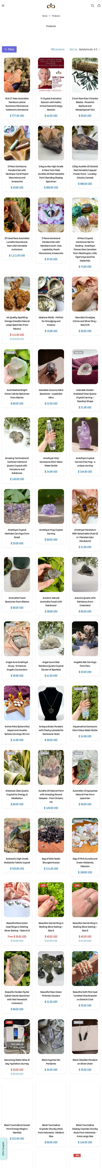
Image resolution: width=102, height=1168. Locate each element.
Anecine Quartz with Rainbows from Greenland (85, 601)
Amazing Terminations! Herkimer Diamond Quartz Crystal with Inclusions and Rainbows (17, 466)
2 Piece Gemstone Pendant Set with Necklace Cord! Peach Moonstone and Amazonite (17, 174)
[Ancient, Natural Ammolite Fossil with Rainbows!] (51, 574)
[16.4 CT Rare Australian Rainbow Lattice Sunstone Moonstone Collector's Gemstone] (17, 75)
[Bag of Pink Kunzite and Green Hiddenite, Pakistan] (85, 835)
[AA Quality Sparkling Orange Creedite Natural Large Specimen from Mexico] (17, 294)
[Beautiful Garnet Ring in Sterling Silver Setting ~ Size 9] (85, 899)
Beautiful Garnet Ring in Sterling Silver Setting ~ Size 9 (85, 927)
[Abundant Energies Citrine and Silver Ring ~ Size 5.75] (85, 294)
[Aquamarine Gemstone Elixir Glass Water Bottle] (85, 703)
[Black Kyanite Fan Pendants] (51, 1036)
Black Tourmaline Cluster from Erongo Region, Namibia (17, 1129)
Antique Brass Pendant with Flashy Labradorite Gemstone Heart (51, 730)
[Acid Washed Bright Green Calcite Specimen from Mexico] (17, 366)
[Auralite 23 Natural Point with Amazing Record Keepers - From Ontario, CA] (51, 767)
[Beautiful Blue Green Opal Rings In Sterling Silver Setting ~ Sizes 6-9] (17, 899)
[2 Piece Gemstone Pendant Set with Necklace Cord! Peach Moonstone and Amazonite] (17, 143)
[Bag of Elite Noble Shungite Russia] (51, 835)
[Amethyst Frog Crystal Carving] (51, 506)
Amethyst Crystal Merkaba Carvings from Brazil (17, 533)
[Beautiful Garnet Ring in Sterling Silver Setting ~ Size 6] (51, 899)
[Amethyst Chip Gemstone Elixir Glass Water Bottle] (51, 434)
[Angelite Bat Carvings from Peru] (85, 638)
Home (44, 15)
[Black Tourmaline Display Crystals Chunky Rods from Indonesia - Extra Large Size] (85, 1101)
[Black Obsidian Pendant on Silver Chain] (85, 1036)
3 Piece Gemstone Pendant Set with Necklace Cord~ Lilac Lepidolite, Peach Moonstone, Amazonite (51, 246)
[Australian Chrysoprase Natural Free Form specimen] (85, 767)
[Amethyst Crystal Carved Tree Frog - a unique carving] (85, 434)
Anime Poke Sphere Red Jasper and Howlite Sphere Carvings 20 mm (17, 730)
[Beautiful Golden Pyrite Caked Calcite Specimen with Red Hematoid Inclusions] (17, 968)
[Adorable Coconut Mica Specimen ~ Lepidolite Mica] (51, 366)
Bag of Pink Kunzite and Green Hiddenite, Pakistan (85, 862)
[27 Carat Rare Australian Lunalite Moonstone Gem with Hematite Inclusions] (17, 214)
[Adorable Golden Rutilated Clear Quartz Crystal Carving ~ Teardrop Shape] (85, 366)
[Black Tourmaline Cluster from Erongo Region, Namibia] (17, 1101)
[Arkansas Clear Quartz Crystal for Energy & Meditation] (17, 767)
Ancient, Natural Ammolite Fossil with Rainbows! (51, 601)
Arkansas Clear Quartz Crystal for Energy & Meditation (17, 794)
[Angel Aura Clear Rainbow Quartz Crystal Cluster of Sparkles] (51, 638)
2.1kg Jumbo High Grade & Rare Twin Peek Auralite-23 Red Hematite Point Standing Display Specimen (51, 174)
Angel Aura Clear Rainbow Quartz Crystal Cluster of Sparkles (51, 666)
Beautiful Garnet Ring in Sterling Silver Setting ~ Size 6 (51, 927)
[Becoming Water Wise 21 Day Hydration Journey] (17, 1036)
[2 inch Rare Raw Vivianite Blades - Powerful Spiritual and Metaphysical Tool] (85, 75)
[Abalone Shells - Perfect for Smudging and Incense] (51, 294)
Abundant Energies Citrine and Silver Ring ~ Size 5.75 (85, 321)
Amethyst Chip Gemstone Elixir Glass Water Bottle (51, 462)
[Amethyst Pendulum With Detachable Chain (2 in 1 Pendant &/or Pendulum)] (85, 506)
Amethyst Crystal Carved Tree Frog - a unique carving (85, 462)
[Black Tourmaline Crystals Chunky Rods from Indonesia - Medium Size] (51, 1101)
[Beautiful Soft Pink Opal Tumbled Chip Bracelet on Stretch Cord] (85, 968)
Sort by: (73, 49)
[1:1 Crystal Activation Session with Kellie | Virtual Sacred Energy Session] (51, 75)
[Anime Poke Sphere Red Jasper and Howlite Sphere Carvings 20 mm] (17, 703)
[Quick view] (25, 64)
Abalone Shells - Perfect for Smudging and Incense (51, 321)
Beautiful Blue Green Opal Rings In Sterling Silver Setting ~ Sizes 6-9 (17, 927)
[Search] (92, 5)
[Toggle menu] (3, 5)
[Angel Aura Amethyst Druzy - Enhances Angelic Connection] (17, 638)
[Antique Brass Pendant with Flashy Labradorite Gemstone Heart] (51, 703)
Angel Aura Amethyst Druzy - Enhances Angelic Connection (17, 666)
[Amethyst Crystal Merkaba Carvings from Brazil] (17, 506)
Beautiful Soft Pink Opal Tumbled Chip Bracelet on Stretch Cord (85, 996)
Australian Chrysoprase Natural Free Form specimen (85, 794)
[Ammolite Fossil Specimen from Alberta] (17, 574)
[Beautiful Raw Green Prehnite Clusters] (51, 968)
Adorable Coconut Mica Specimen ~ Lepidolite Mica (51, 394)
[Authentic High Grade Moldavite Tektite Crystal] (17, 835)
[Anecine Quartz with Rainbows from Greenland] (85, 574)
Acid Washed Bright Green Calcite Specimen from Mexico (17, 394)
